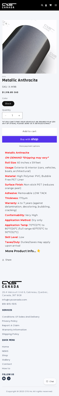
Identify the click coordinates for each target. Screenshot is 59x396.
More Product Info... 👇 (23, 251)
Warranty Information (14, 329)
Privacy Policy (9, 320)
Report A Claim (10, 325)
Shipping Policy (10, 334)
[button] (37, 7)
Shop (5, 355)
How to (6, 368)
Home (5, 346)
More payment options (29, 146)
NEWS (5, 351)
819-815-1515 (9, 303)
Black (8, 103)
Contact (7, 363)
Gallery (6, 359)
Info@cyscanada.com (14, 299)
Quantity (6, 110)
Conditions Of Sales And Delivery (20, 316)
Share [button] (8, 260)
